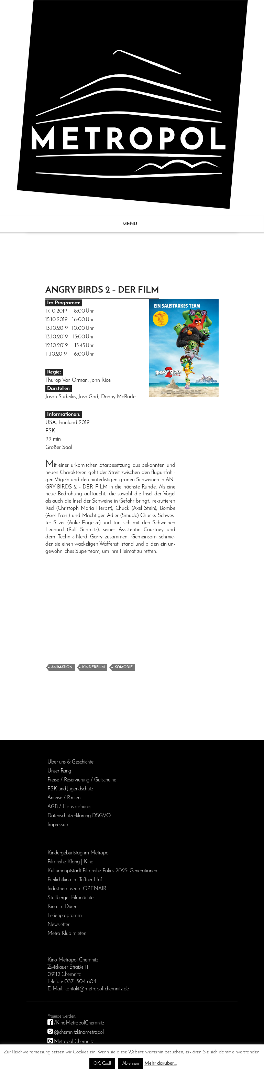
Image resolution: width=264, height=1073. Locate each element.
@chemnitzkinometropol (79, 1032)
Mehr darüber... (160, 1063)
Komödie (123, 667)
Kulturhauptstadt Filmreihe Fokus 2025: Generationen (102, 871)
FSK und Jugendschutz (70, 789)
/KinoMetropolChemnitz (79, 1023)
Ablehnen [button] (130, 1063)
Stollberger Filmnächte (70, 898)
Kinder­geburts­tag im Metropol (78, 853)
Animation (62, 667)
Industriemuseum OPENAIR (76, 889)
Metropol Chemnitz (74, 1041)
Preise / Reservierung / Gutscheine (81, 780)
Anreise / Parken (63, 798)
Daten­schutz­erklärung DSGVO (79, 816)
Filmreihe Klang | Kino (70, 862)
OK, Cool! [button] (102, 1063)
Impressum (58, 825)
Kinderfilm (93, 667)
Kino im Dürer (61, 906)
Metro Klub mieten (66, 933)
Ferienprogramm (64, 915)
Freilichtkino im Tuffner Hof (74, 880)
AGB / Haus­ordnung (68, 807)
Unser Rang (59, 771)
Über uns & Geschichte (70, 762)
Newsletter (58, 924)
